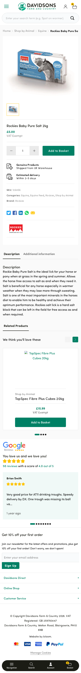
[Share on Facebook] (15, 213)
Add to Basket (58, 151)
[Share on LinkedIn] (21, 213)
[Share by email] (33, 213)
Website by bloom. (40, 636)
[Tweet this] (9, 213)
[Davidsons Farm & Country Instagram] (46, 610)
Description (12, 254)
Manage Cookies (40, 652)
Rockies (49, 195)
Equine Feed (37, 195)
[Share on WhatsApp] (27, 213)
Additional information (39, 254)
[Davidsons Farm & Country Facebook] (34, 610)
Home (7, 31)
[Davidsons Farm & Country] (37, 6)
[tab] (12, 254)
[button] (37, 434)
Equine (42, 31)
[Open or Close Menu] (6, 6)
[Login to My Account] (65, 6)
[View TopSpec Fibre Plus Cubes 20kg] (40, 367)
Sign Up (11, 565)
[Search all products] (73, 18)
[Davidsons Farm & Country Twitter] (40, 610)
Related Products (16, 326)
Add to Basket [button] (40, 422)
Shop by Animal (24, 31)
